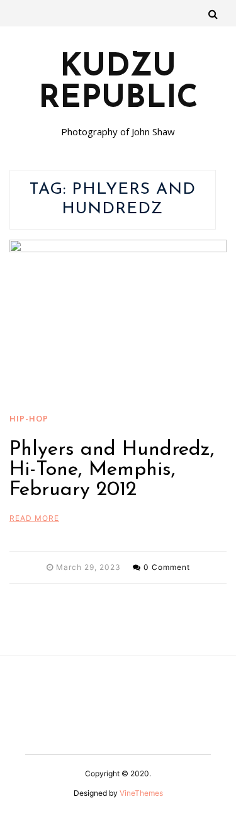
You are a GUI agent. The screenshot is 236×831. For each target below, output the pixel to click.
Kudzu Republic (118, 83)
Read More (34, 518)
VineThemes (141, 793)
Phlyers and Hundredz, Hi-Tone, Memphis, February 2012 (112, 470)
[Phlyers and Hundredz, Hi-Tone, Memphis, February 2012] (118, 321)
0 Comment (166, 567)
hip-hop (28, 418)
